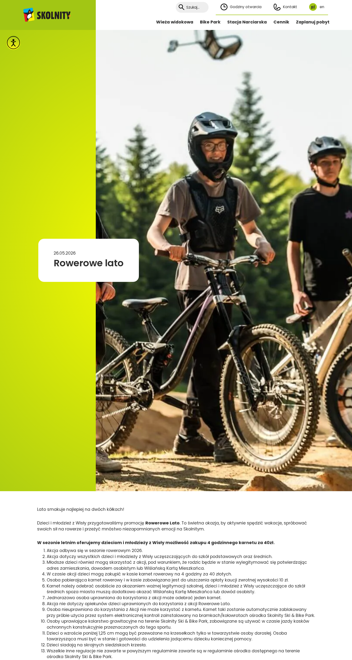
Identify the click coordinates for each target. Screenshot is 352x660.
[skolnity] (48, 15)
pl (313, 6)
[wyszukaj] (181, 7)
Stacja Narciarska (247, 22)
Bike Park (210, 22)
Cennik (281, 22)
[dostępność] (13, 42)
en (322, 6)
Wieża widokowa (174, 22)
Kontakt (290, 6)
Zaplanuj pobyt (312, 22)
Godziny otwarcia (245, 6)
